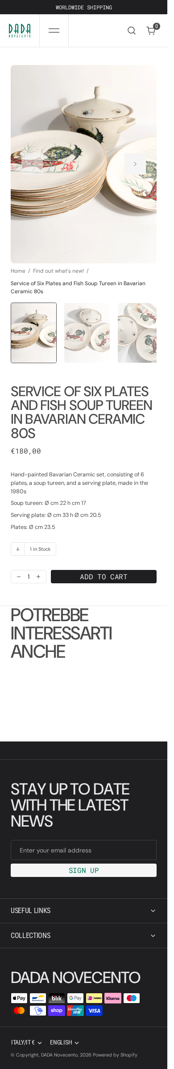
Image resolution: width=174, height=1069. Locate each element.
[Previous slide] (32, 160)
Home (18, 262)
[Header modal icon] (54, 30)
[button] (54, 30)
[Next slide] (135, 160)
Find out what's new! (58, 262)
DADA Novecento (59, 1055)
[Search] (131, 30)
